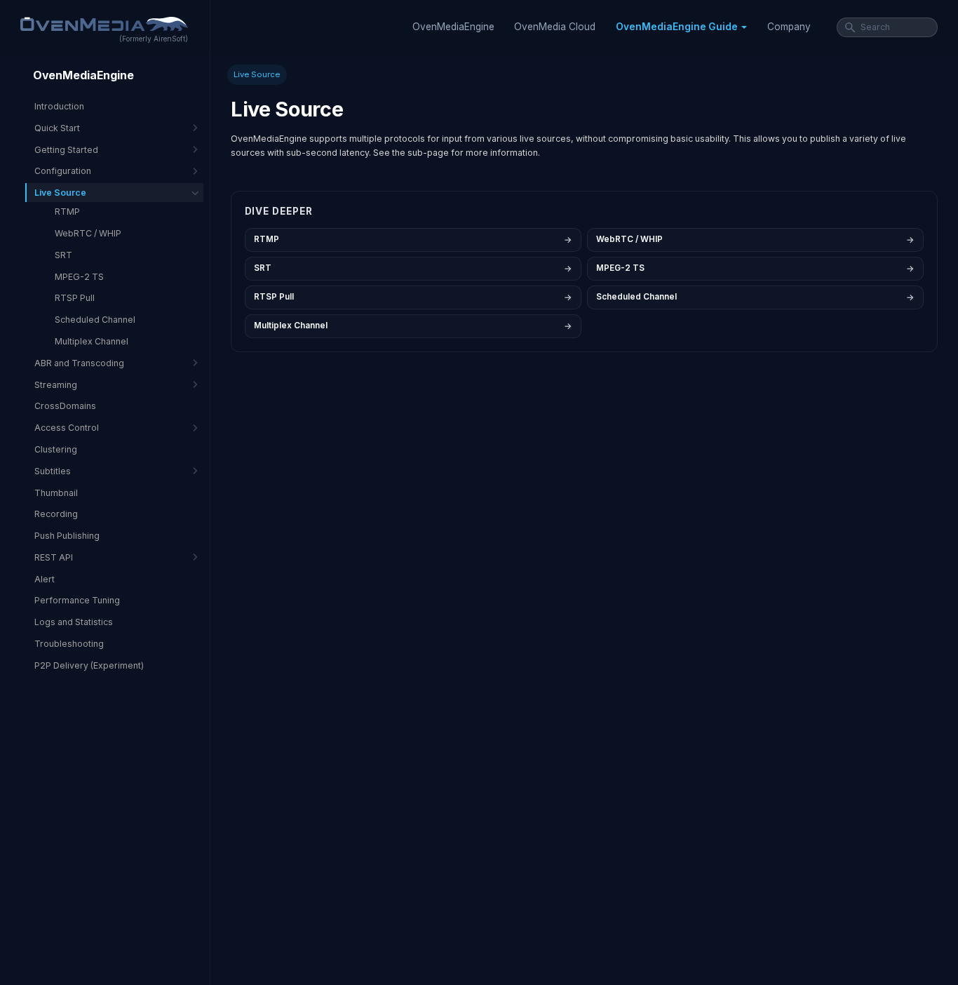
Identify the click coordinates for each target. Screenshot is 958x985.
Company (789, 26)
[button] (681, 27)
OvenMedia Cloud (554, 26)
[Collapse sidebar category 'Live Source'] (195, 192)
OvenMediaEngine (453, 26)
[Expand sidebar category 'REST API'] (195, 557)
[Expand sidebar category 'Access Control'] (195, 427)
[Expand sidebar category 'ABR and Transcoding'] (195, 363)
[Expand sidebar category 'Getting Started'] (195, 149)
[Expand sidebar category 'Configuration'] (195, 170)
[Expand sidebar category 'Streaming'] (195, 384)
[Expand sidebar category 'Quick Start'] (195, 128)
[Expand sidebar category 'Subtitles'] (195, 471)
